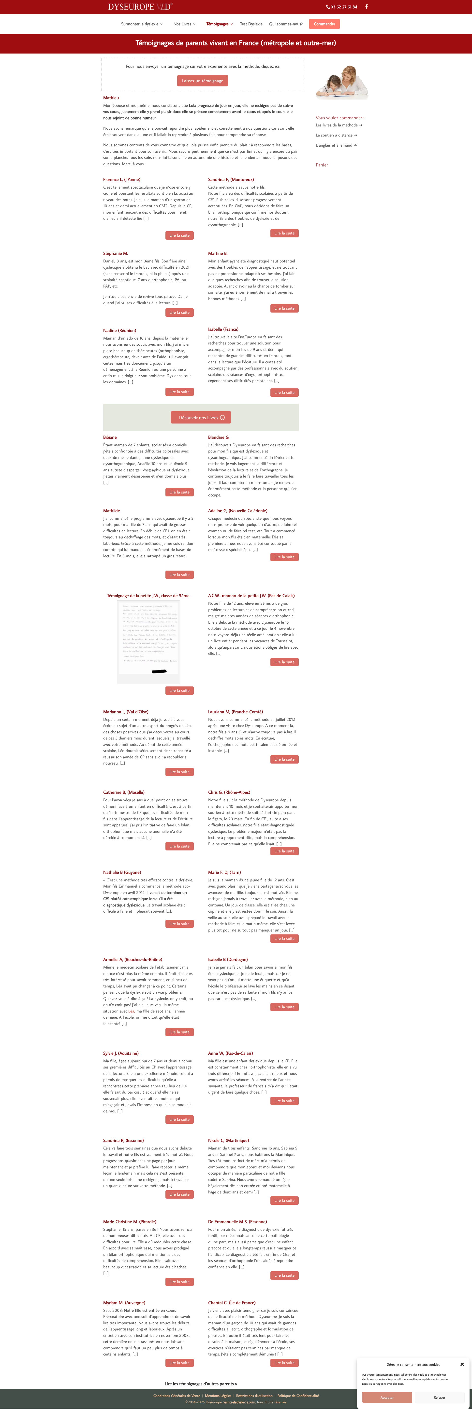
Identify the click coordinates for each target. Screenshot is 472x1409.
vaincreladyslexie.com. (239, 1402)
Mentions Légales (218, 1395)
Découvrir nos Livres (198, 417)
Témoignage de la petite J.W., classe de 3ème (148, 595)
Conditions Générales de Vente (177, 1395)
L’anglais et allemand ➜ (336, 145)
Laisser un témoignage (202, 80)
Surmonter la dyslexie (139, 24)
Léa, (131, 1011)
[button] (462, 1364)
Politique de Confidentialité (298, 1395)
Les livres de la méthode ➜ (339, 125)
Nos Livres (182, 24)
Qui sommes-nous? (286, 24)
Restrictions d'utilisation (254, 1395)
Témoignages (217, 24)
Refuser (439, 1397)
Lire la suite (180, 235)
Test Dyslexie (251, 24)
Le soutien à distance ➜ (336, 135)
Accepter (387, 1397)
